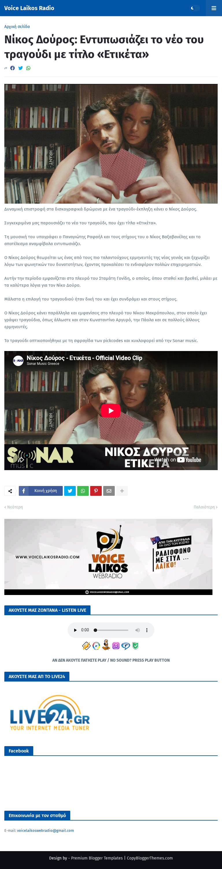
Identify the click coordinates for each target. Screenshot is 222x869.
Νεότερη (15, 507)
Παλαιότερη (204, 507)
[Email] (109, 491)
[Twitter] (20, 68)
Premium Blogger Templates (97, 858)
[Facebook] (12, 68)
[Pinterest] (96, 491)
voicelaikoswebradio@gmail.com (45, 830)
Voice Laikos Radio (29, 8)
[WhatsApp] (28, 68)
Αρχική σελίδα (17, 27)
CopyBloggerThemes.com (150, 858)
